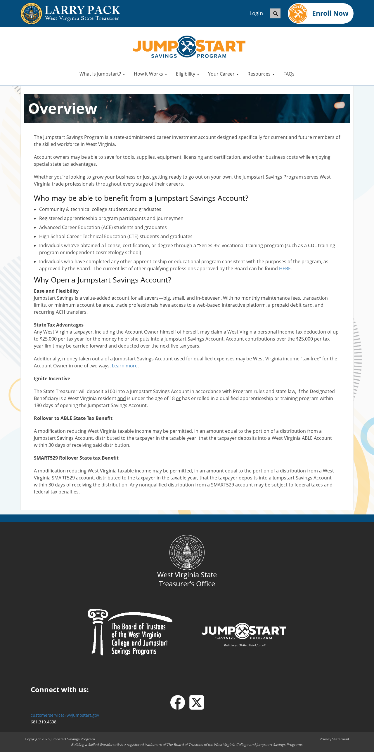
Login (256, 13)
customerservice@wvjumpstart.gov (65, 715)
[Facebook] (179, 702)
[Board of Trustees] (130, 632)
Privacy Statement (334, 739)
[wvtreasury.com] (64, 14)
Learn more (125, 365)
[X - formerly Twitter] (196, 702)
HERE (285, 268)
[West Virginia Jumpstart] (189, 46)
